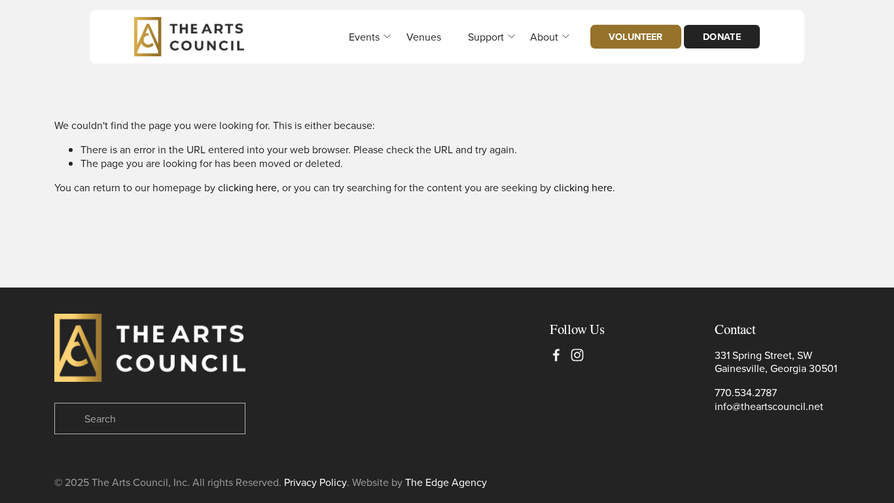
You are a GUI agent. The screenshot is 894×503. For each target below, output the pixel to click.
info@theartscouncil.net (769, 406)
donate (722, 36)
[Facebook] (556, 355)
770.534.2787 (746, 393)
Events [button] (364, 36)
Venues (423, 36)
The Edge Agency (446, 482)
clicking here (247, 187)
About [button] (544, 36)
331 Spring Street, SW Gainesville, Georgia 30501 (776, 362)
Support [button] (486, 36)
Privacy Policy (315, 482)
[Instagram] (577, 355)
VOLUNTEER (635, 36)
